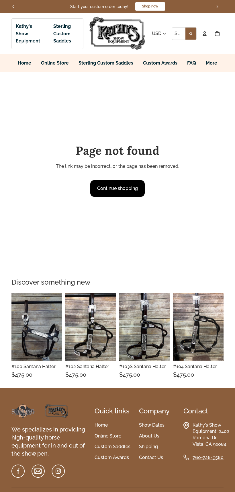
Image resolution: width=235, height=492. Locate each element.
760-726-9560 (208, 457)
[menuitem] (211, 63)
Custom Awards (112, 457)
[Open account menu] (204, 33)
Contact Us (151, 457)
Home (101, 425)
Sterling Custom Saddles (62, 34)
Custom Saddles (112, 446)
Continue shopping (117, 188)
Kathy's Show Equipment (28, 34)
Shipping (148, 446)
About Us (149, 436)
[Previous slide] (13, 6)
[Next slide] (217, 6)
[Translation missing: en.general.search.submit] (190, 34)
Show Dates (151, 425)
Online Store (108, 436)
